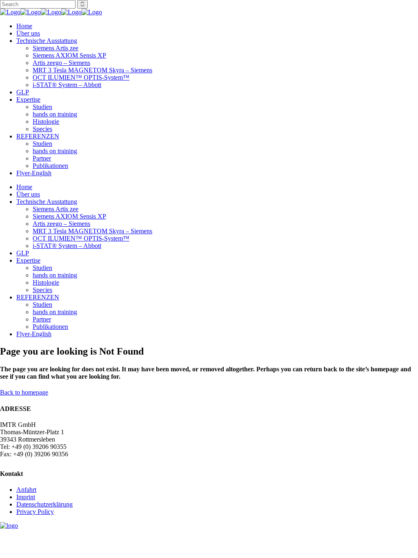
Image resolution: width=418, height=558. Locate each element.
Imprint (25, 496)
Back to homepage (24, 392)
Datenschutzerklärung (44, 504)
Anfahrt (26, 489)
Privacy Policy (35, 511)
